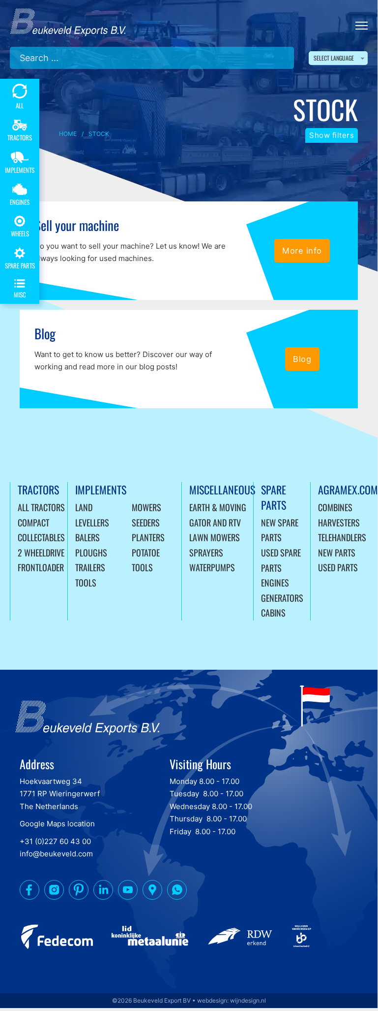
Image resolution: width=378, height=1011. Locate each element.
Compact (33, 522)
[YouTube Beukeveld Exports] (128, 892)
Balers (87, 537)
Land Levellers (92, 515)
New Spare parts (279, 530)
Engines (275, 582)
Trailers (90, 567)
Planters (148, 537)
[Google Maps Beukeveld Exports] (152, 892)
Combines (335, 507)
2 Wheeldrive (41, 552)
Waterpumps (212, 567)
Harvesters (339, 522)
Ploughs (91, 552)
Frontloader (41, 567)
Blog (302, 359)
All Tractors (41, 507)
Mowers (146, 507)
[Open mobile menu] (361, 26)
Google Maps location (57, 823)
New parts (336, 552)
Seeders (146, 522)
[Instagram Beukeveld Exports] (54, 892)
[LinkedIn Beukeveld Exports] (103, 892)
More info (302, 251)
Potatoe (146, 552)
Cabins (273, 612)
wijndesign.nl (248, 1000)
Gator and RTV (215, 522)
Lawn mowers (214, 537)
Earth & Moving (217, 507)
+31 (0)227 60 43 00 (55, 841)
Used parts (338, 567)
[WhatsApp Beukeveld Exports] (177, 892)
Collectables (41, 537)
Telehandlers (342, 537)
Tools (85, 582)
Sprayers (206, 552)
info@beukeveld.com (56, 853)
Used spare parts (281, 560)
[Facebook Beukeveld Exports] (29, 892)
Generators (282, 597)
